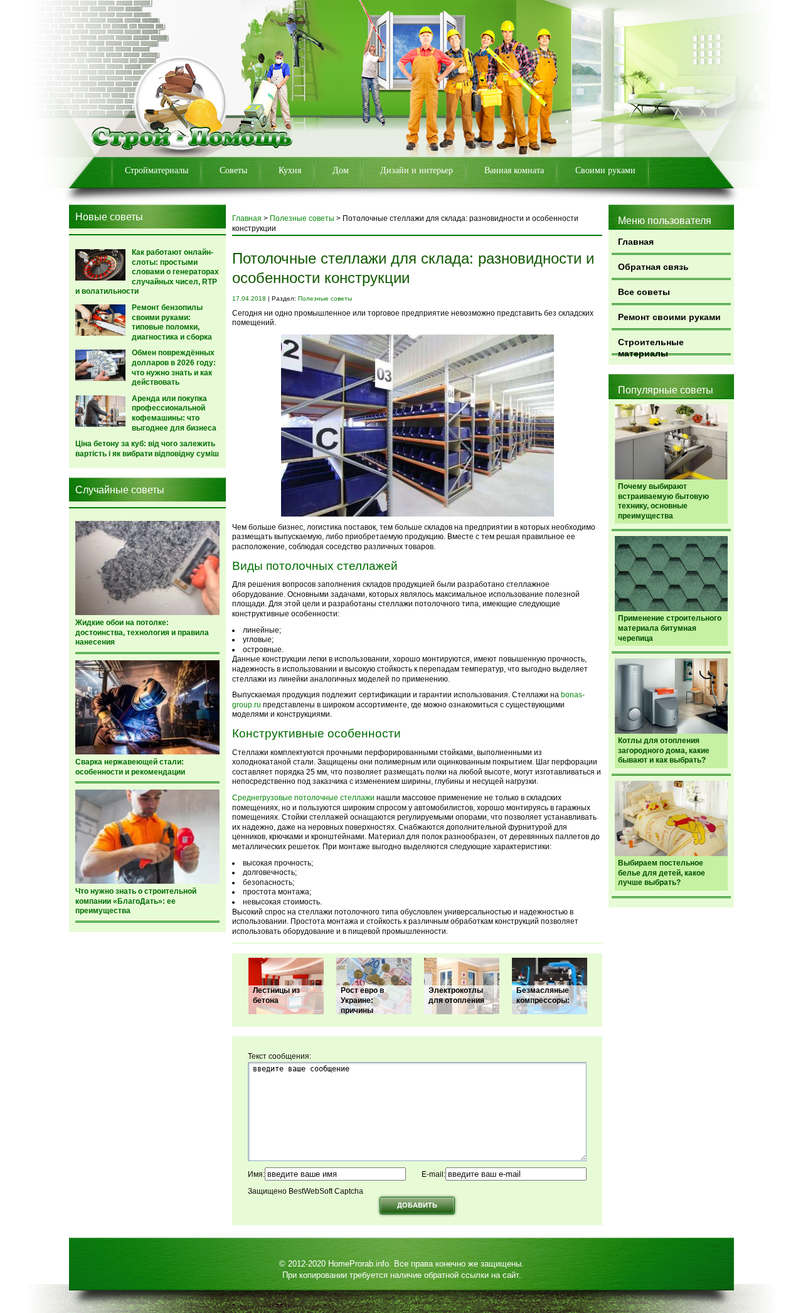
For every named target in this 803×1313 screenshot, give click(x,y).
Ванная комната (514, 170)
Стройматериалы (156, 170)
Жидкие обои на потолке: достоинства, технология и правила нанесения (142, 632)
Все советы (644, 292)
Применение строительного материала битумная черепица (669, 628)
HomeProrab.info (358, 1263)
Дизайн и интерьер (416, 170)
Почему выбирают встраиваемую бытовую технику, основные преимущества (663, 501)
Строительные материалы (651, 346)
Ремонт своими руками (669, 317)
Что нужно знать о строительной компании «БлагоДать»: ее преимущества (135, 901)
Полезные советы (302, 218)
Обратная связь (653, 267)
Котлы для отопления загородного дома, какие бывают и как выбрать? (664, 750)
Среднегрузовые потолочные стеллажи (303, 797)
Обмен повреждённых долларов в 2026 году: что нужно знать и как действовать (174, 367)
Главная (636, 242)
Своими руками (605, 170)
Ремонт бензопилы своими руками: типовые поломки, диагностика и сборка (172, 322)
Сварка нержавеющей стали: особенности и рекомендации (130, 767)
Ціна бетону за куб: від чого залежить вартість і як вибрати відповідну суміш (147, 448)
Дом (340, 170)
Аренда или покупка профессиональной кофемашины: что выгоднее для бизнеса (174, 413)
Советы (233, 170)
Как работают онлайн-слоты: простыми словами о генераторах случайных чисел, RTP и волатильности (147, 272)
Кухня (290, 170)
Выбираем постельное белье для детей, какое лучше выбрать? (661, 873)
